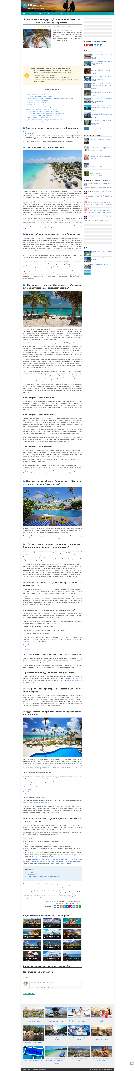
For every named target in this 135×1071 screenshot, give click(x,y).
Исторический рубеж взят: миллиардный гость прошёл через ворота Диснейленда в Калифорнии (101, 70)
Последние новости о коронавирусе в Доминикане (39, 93)
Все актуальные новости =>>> (91, 130)
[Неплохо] (60, 903)
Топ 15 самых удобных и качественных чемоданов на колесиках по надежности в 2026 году (101, 156)
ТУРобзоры (42, 13)
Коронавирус (46, 26)
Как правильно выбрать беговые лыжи (100, 165)
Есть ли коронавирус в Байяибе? (36, 104)
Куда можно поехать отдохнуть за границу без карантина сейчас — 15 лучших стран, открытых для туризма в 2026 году (56, 1061)
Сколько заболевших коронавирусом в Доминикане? (40, 96)
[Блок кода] (46, 987)
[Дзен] (91, 45)
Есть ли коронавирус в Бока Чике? (37, 102)
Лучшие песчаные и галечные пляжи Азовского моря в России (101, 1038)
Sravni (27, 791)
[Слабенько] (58, 903)
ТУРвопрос (35, 5)
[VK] (55, 906)
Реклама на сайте (94, 1069)
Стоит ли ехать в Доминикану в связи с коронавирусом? (41, 109)
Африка (63, 13)
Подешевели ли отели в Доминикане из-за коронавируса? (43, 115)
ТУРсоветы (33, 13)
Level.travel (28, 647)
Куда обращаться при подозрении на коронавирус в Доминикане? (43, 119)
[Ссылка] (48, 987)
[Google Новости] (94, 45)
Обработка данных (103, 1069)
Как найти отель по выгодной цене (33, 1060)
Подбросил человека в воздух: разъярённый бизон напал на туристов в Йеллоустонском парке (101, 92)
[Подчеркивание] (35, 987)
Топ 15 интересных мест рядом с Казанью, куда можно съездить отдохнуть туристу (56, 1021)
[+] (53, 987)
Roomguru (55, 678)
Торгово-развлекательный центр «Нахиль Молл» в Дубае (33, 1020)
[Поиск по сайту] (110, 14)
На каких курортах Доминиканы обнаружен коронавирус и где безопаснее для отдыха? (49, 98)
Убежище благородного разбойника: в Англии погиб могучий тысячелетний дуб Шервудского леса (101, 114)
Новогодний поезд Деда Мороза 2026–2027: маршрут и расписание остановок (100, 192)
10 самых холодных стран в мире (101, 183)
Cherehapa (28, 789)
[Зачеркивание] (37, 987)
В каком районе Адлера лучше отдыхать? (79, 1059)
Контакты (110, 1069)
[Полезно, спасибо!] (62, 903)
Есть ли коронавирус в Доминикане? (35, 94)
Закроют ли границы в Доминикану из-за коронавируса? (41, 117)
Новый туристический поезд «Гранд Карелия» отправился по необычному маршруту (101, 56)
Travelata (28, 644)
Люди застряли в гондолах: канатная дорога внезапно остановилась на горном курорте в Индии (101, 122)
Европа (70, 13)
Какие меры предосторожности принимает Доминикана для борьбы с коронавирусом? (49, 108)
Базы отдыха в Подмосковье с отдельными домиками (33, 1043)
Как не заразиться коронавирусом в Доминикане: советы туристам (44, 121)
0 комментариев (98, 142)
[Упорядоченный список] (40, 987)
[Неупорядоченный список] (42, 987)
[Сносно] (59, 903)
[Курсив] (33, 987)
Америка (56, 13)
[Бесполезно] (56, 903)
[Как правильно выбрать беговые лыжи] (86, 165)
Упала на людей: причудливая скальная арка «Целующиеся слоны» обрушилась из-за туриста (101, 107)
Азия (49, 13)
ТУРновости (26, 13)
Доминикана (38, 26)
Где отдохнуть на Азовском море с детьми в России (101, 1059)
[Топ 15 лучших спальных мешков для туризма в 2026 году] (86, 173)
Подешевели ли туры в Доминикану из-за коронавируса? (43, 111)
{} (50, 987)
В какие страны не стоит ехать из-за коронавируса (44, 877)
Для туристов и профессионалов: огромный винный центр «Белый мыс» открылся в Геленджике (101, 100)
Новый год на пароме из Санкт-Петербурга (79, 1038)
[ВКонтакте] (101, 45)
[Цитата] (44, 987)
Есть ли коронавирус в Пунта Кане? (37, 100)
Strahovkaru (28, 794)
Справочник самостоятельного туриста (38, 8)
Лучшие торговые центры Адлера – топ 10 (101, 1020)
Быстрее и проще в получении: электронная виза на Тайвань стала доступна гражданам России (101, 85)
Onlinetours (28, 649)
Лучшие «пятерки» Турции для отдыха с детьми (56, 1038)
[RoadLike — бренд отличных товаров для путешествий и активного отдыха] (86, 141)
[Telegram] (98, 45)
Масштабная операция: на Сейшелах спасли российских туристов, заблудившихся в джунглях (101, 78)
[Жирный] (31, 987)
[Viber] (76, 906)
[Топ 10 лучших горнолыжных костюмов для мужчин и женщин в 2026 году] (86, 148)
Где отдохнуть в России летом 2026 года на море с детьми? (79, 1020)
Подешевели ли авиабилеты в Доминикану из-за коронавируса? (45, 113)
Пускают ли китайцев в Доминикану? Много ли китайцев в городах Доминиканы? (47, 106)
